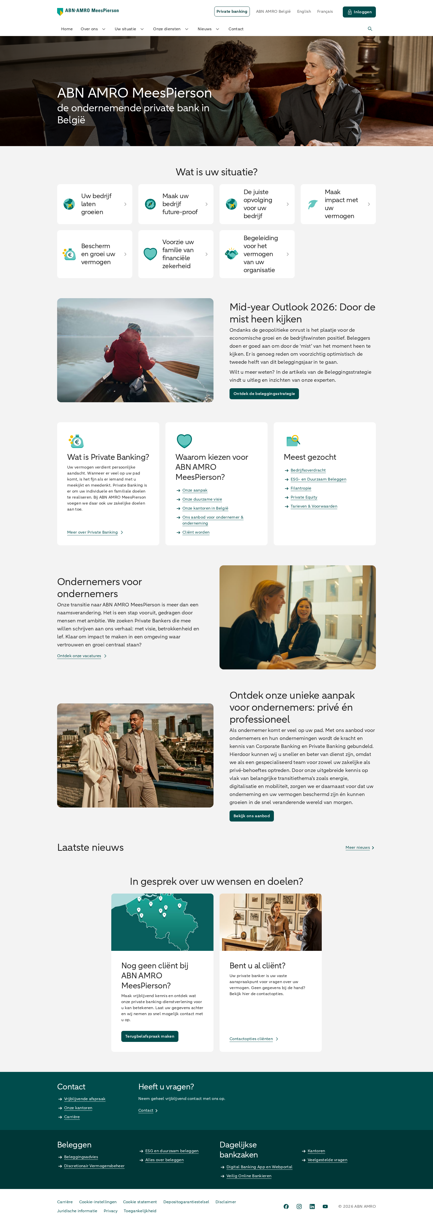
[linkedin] (312, 1206)
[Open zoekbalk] (370, 29)
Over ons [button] (89, 29)
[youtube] (325, 1206)
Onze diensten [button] (166, 29)
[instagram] (299, 1206)
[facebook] (286, 1206)
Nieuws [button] (205, 29)
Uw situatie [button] (125, 29)
